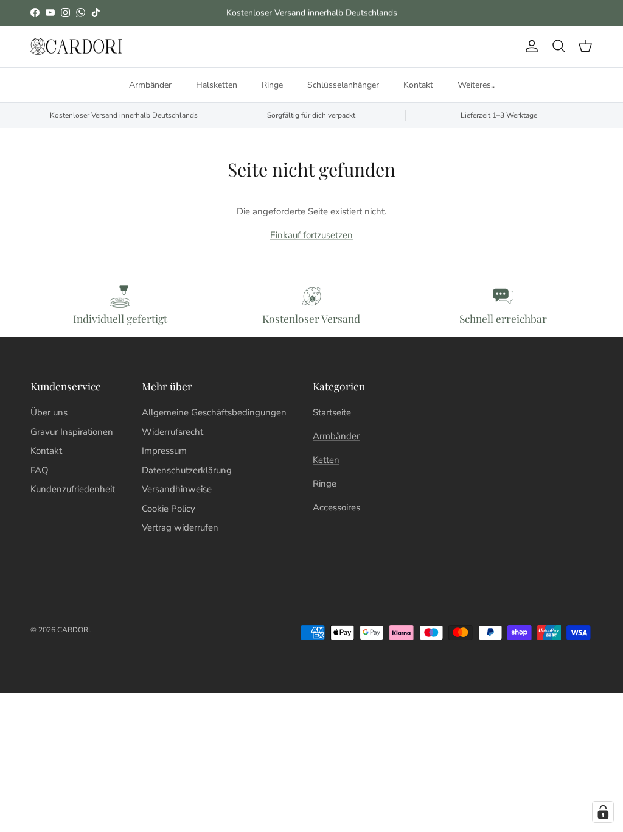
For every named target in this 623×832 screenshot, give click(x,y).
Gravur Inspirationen (71, 432)
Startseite (332, 412)
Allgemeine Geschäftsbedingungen (214, 412)
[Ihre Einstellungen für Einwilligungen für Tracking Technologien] (603, 812)
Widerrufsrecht (172, 432)
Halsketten (216, 85)
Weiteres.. (476, 85)
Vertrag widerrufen (180, 527)
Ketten (326, 460)
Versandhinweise (177, 489)
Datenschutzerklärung (187, 470)
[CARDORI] (76, 46)
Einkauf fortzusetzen (311, 235)
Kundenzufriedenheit (72, 489)
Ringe (272, 85)
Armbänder (150, 85)
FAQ (39, 470)
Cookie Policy (168, 508)
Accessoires (336, 507)
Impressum (164, 451)
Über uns (49, 412)
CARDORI (73, 630)
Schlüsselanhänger (343, 85)
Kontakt (418, 85)
